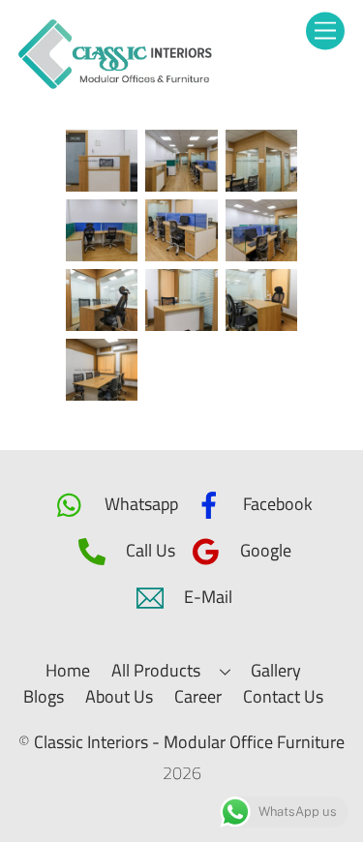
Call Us (148, 550)
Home (67, 670)
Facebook (276, 504)
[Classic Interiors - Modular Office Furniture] (115, 82)
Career (198, 696)
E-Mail (206, 597)
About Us (119, 696)
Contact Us (283, 696)
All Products (155, 670)
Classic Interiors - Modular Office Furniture (189, 742)
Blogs (43, 696)
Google (263, 550)
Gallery (276, 670)
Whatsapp (139, 504)
